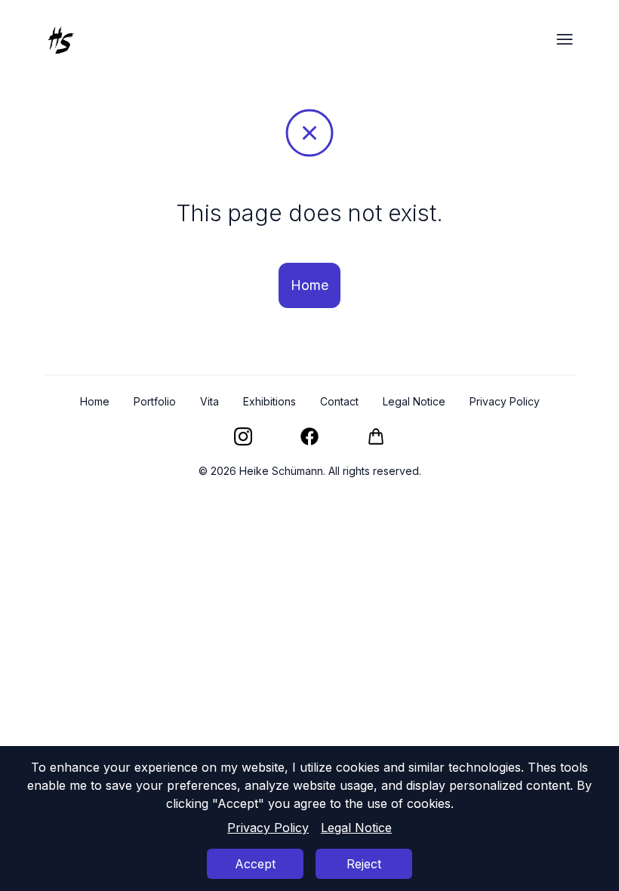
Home (309, 285)
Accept (255, 863)
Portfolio (155, 401)
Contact (339, 401)
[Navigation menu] (564, 39)
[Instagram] (243, 436)
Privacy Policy (268, 827)
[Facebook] (309, 436)
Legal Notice (356, 827)
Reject (363, 863)
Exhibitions (269, 401)
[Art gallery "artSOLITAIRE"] (376, 436)
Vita (209, 401)
